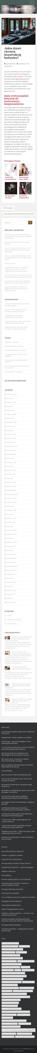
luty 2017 (10, 598)
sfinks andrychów (7, 1018)
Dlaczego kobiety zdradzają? (14, 346)
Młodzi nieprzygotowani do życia (12, 909)
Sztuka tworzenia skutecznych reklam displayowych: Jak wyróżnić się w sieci (18, 639)
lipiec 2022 (10, 418)
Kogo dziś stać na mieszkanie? (12, 859)
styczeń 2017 (11, 602)
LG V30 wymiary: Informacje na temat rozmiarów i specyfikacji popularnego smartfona (18, 748)
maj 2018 (10, 538)
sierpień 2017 (11, 574)
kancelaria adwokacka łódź (26, 961)
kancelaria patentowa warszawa (11, 964)
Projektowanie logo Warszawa (11, 1000)
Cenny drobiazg (7, 771)
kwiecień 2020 (12, 518)
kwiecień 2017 (12, 590)
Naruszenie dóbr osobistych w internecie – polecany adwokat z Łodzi (16, 884)
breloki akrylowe (21, 952)
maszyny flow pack (7, 970)
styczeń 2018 (11, 554)
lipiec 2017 (10, 578)
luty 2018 (10, 550)
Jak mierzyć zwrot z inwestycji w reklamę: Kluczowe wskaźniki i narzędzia (15, 760)
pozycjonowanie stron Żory (10, 988)
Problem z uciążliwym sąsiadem (12, 855)
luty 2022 (10, 430)
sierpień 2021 (11, 454)
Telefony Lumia (10, 263)
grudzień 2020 (12, 486)
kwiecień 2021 (12, 470)
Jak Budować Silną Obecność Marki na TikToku (17, 243)
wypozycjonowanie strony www (25, 1037)
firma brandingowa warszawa (11, 955)
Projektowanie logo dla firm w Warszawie (14, 994)
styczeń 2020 (11, 530)
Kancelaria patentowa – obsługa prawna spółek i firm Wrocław (18, 930)
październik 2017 (12, 566)
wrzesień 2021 (12, 450)
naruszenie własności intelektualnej (12, 979)
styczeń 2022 (11, 434)
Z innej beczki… (12, 624)
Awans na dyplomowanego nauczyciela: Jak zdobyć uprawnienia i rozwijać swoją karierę (18, 257)
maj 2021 (10, 466)
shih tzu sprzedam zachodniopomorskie (14, 1021)
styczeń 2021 (11, 482)
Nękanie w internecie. (12, 342)
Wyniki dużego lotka (8, 1037)
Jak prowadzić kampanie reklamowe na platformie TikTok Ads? (18, 732)
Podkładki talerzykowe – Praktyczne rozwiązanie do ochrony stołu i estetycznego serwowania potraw (17, 269)
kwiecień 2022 (12, 422)
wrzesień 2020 (12, 498)
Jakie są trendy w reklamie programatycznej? (16, 775)
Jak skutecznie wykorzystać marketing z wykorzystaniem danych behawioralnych (15, 797)
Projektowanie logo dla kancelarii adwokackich (15, 997)
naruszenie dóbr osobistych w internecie (14, 976)
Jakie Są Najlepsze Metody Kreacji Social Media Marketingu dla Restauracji (17, 766)
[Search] (30, 222)
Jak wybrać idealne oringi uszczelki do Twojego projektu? (17, 305)
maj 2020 (10, 514)
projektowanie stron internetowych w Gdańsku (15, 1012)
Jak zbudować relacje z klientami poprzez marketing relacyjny (18, 669)
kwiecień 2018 (12, 542)
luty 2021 (10, 478)
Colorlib (25, 1049)
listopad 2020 (11, 490)
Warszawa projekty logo (24, 1034)
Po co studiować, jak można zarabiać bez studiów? (17, 367)
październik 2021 (12, 446)
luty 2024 (10, 406)
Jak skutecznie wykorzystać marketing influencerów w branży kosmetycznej (17, 282)
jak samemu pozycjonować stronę (12, 958)
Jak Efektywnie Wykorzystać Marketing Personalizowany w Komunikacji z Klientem (16, 809)
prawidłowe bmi (7, 991)
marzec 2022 (11, 426)
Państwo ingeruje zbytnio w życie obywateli (16, 355)
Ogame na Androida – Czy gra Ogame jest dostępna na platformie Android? (18, 701)
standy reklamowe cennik (9, 1023)
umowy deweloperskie (8, 1034)
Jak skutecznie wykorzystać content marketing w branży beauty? (18, 838)
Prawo (9, 616)
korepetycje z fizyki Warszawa (11, 967)
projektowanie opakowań (9, 1006)
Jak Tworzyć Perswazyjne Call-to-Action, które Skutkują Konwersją (17, 780)
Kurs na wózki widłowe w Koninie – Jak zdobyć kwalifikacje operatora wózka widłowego (17, 250)
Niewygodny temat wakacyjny (11, 901)
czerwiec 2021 (12, 462)
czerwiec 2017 (12, 582)
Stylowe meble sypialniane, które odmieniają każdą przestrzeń (16, 310)
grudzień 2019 (12, 534)
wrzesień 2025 (12, 394)
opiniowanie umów (28, 982)
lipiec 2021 (10, 458)
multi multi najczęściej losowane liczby (13, 973)
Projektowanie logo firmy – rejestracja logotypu (17, 867)
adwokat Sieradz (24, 946)
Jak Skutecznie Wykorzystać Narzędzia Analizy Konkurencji (17, 785)
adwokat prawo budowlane (10, 943)
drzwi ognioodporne (18, 79)
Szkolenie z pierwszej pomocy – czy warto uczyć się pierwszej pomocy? (18, 914)
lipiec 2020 (10, 506)
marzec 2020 (11, 522)
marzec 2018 (11, 546)
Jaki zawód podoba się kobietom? (13, 851)
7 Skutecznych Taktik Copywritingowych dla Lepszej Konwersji (16, 820)
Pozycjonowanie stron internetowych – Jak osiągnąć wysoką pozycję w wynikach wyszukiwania (18, 236)
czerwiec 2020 (12, 510)
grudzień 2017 (12, 558)
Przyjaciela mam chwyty (9, 1015)
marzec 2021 (11, 474)
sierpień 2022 (11, 414)
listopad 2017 (11, 562)
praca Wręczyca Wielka (26, 988)
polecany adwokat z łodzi (9, 985)
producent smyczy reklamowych (23, 991)
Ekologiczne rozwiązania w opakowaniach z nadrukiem (14, 316)
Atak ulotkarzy (6, 875)
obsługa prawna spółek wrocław (11, 982)
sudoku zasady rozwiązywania (11, 1026)
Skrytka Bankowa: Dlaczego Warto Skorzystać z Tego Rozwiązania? (16, 328)
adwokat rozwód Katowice (10, 946)
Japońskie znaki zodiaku (9, 961)
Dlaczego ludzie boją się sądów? (15, 350)
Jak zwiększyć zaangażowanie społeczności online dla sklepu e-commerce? (18, 791)
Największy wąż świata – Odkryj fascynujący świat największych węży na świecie (18, 832)
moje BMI (17, 970)
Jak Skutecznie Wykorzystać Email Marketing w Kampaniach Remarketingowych (17, 815)
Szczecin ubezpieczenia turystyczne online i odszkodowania (14, 1030)
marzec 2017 (11, 594)
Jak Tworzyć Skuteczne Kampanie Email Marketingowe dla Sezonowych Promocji (18, 276)
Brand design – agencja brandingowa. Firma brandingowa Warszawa (16, 742)
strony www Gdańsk (24, 1023)
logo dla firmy (25, 967)
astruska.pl (21, 64)
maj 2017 (10, 586)
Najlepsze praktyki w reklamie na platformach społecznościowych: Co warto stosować (17, 288)
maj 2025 (10, 398)
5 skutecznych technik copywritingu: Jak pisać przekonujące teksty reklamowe (16, 826)
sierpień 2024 (11, 402)
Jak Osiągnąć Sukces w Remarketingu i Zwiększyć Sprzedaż (18, 803)
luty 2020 (10, 526)
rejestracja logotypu (23, 1015)
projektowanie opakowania (10, 1003)
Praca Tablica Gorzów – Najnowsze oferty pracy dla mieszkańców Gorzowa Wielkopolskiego (18, 654)
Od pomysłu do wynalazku (13, 372)
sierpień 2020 (11, 502)
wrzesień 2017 (12, 570)
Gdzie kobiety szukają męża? (11, 905)
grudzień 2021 (12, 438)
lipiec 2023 (10, 410)
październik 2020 (12, 494)
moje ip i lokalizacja (28, 970)
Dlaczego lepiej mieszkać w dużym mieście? (16, 361)
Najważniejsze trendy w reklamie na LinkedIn (16, 737)
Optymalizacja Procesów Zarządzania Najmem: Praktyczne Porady (17, 322)
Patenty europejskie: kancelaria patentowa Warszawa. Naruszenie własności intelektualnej (17, 920)
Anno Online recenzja (8, 952)
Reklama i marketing (14, 620)
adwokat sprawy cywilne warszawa (12, 949)
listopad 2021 (11, 442)
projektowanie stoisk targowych (11, 1009)
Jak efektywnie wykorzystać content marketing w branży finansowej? (18, 686)
